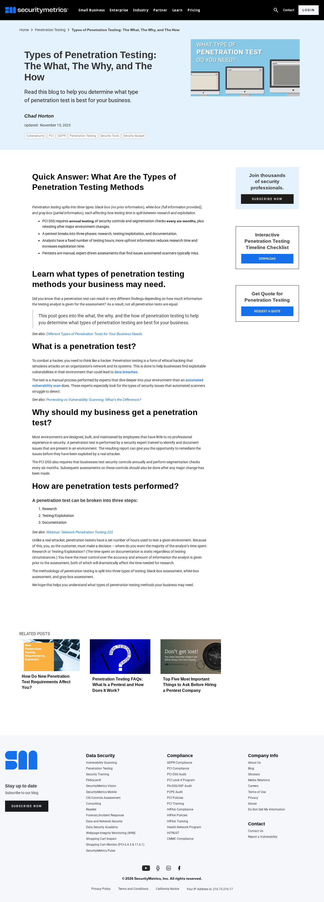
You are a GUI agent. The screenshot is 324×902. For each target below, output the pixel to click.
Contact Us (255, 831)
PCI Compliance (178, 768)
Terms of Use (257, 792)
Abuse (252, 803)
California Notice (167, 889)
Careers (253, 786)
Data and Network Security (104, 821)
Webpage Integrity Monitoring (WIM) (110, 833)
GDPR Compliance (179, 762)
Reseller (91, 809)
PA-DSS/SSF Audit (179, 786)
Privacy (253, 798)
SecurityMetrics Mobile (101, 792)
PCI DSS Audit (176, 774)
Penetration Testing (99, 768)
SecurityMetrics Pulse (100, 850)
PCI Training (175, 803)
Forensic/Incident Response (105, 815)
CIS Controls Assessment (103, 798)
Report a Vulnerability (262, 837)
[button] (91, 10)
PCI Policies (175, 798)
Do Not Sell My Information (266, 809)
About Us (254, 762)
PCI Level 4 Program (181, 780)
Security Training (97, 774)
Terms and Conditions (133, 889)
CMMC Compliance (180, 839)
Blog (251, 768)
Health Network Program (184, 827)
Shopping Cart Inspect (101, 839)
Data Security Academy (102, 827)
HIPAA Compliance (180, 809)
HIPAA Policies (177, 815)
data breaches (125, 372)
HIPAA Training (177, 821)
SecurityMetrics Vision (101, 786)
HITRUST (173, 833)
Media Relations (259, 780)
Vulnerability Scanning (101, 762)
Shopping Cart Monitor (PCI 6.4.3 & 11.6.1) (115, 844)
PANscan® (93, 780)
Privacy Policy (101, 889)
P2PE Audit (175, 792)
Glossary (254, 774)
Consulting (93, 803)
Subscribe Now (26, 806)
